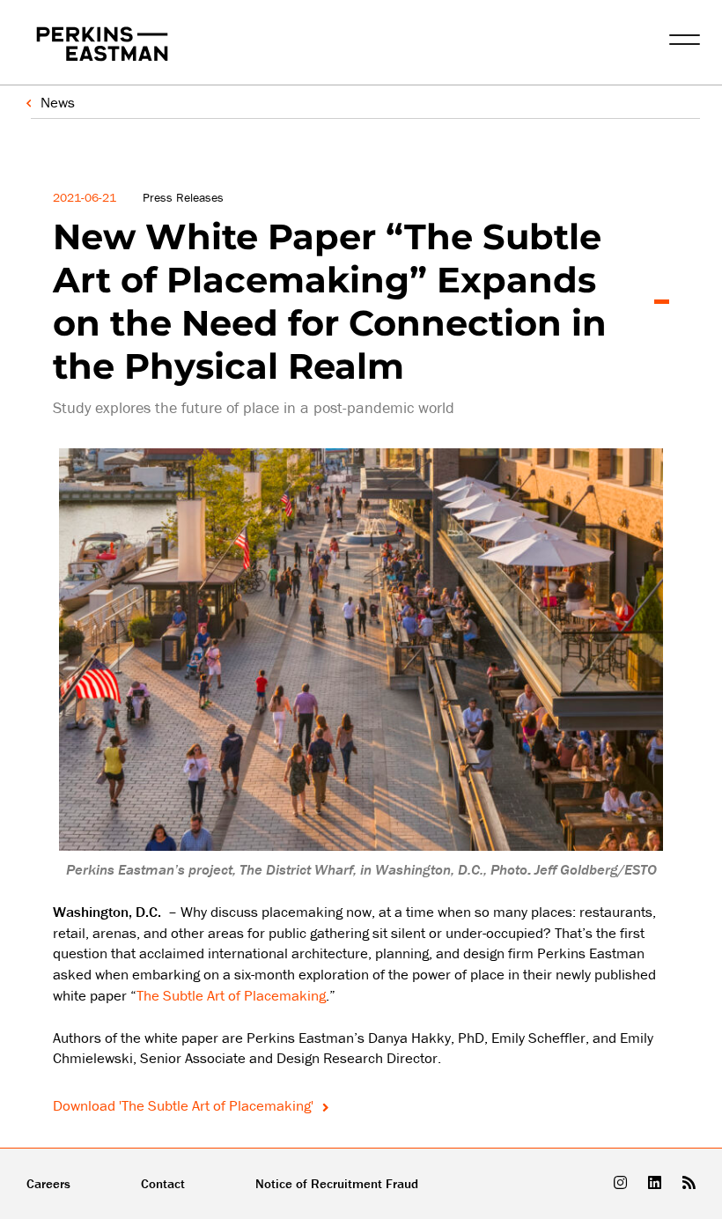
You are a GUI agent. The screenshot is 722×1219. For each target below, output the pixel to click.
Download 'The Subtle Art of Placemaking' (185, 1105)
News (58, 102)
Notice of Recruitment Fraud (336, 1183)
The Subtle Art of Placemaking (231, 995)
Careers (48, 1183)
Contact (163, 1183)
